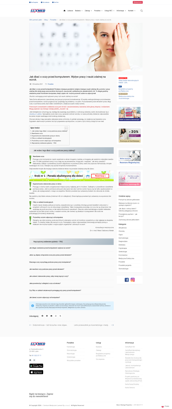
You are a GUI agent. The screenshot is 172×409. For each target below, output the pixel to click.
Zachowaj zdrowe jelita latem (129, 220)
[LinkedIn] (47, 316)
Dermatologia (123, 238)
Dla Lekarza (46, 2)
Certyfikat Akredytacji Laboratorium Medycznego (132, 352)
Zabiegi (87, 11)
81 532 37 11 (36, 355)
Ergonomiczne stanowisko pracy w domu (46, 136)
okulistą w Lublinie (35, 114)
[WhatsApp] (56, 316)
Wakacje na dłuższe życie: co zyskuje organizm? (129, 204)
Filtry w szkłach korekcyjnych (42, 138)
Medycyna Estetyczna (126, 258)
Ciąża (121, 235)
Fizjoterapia (123, 248)
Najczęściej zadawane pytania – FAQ (44, 143)
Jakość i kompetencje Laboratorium (133, 367)
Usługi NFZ (108, 11)
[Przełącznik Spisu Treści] (65, 128)
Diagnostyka (123, 241)
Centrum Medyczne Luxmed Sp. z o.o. (56, 405)
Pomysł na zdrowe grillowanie (129, 200)
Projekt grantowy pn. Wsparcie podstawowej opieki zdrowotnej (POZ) (133, 379)
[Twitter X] (60, 316)
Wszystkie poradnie (74, 360)
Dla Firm (56, 2)
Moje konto (138, 2)
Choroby (122, 231)
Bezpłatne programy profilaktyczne (126, 90)
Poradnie (97, 11)
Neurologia (71, 354)
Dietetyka (122, 245)
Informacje (120, 11)
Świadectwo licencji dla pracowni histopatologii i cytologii (133, 360)
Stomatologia (123, 269)
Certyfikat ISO (130, 347)
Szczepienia (100, 359)
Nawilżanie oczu (37, 133)
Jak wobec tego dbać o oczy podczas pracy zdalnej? (49, 131)
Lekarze (70, 11)
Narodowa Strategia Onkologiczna (132, 372)
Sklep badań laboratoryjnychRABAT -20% (129, 81)
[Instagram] (133, 280)
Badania (78, 11)
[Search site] (142, 11)
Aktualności (123, 228)
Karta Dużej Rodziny (132, 384)
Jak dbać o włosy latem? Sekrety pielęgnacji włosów (128, 210)
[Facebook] (42, 316)
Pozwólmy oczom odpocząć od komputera (46, 141)
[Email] (51, 316)
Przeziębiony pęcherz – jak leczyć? (128, 215)
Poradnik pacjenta (125, 265)
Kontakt (130, 11)
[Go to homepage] (37, 11)
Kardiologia (71, 347)
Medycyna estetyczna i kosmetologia (126, 97)
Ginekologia (123, 252)
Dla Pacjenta (34, 2)
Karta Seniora (130, 388)
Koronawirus (123, 255)
